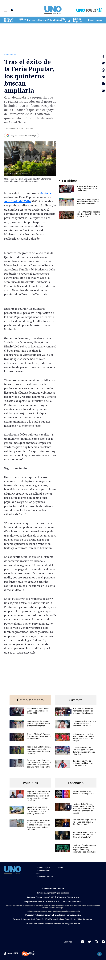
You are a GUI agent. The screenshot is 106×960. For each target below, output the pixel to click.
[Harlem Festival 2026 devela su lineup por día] (75, 794)
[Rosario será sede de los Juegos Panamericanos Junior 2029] (79, 189)
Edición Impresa (77, 20)
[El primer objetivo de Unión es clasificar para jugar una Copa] (75, 764)
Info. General (65, 20)
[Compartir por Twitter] (103, 63)
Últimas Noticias (8, 20)
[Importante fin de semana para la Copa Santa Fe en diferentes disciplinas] (79, 202)
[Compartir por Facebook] (103, 56)
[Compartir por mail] (103, 91)
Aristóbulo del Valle (17, 201)
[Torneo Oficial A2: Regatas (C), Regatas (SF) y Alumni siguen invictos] (79, 215)
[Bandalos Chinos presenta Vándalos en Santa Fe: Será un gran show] (75, 835)
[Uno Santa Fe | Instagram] (96, 942)
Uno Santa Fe (10, 54)
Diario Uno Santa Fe (44, 877)
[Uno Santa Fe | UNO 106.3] (89, 10)
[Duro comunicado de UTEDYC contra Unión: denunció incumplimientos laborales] (75, 750)
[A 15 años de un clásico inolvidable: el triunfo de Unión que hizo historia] (75, 711)
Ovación (42, 20)
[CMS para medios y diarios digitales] (11, 953)
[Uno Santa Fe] (53, 10)
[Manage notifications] (99, 954)
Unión (57, 20)
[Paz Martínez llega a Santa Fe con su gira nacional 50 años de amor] (75, 823)
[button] (5, 10)
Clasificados (95, 20)
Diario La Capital (43, 867)
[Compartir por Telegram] (103, 77)
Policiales (32, 20)
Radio (60, 867)
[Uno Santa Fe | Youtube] (103, 942)
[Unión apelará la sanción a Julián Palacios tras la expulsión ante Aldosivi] (75, 724)
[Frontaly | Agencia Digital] (26, 953)
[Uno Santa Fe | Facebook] (82, 942)
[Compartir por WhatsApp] (103, 70)
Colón (50, 20)
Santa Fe (22, 20)
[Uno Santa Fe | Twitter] (89, 942)
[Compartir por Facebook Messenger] (103, 84)
